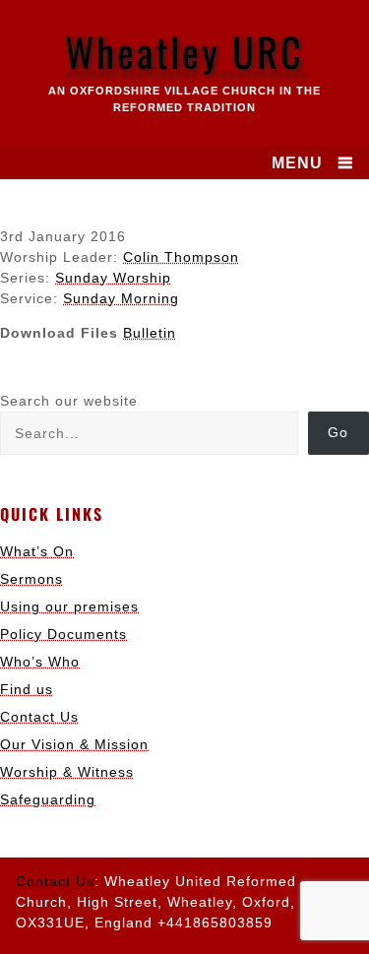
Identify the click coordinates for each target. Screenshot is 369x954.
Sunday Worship (113, 278)
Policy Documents (63, 634)
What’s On (37, 551)
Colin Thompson (181, 257)
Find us (26, 689)
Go (338, 432)
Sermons (31, 579)
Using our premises (69, 606)
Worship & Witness (67, 772)
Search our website (69, 401)
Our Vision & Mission (74, 744)
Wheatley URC (184, 51)
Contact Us (39, 717)
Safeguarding (47, 799)
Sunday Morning (121, 298)
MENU (297, 163)
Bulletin (149, 333)
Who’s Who (40, 661)
